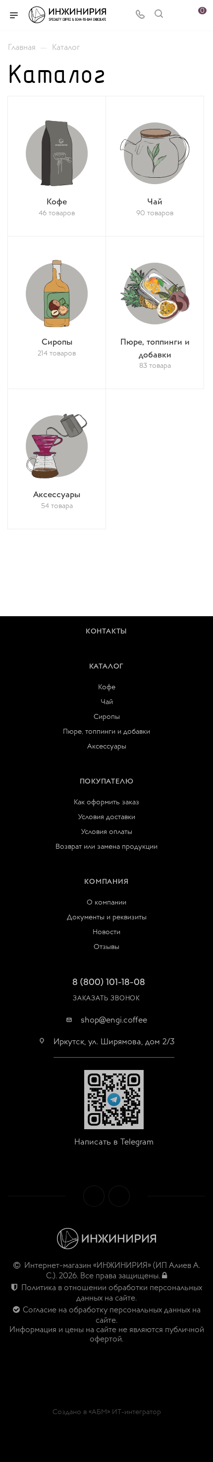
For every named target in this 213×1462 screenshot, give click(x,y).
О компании (106, 902)
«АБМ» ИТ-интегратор (125, 1412)
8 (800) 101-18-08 (108, 982)
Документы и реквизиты (107, 917)
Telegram (119, 1196)
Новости (106, 932)
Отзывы (106, 946)
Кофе (106, 687)
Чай (107, 702)
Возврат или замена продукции (106, 846)
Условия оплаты (106, 831)
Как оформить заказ (106, 802)
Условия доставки (106, 817)
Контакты (106, 631)
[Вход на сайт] (164, 1276)
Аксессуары (106, 746)
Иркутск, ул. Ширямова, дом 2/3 (113, 1042)
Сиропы (107, 716)
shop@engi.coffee (114, 1020)
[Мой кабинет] (177, 15)
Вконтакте (94, 1196)
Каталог (106, 666)
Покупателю (107, 781)
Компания (106, 881)
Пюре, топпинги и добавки (106, 731)
